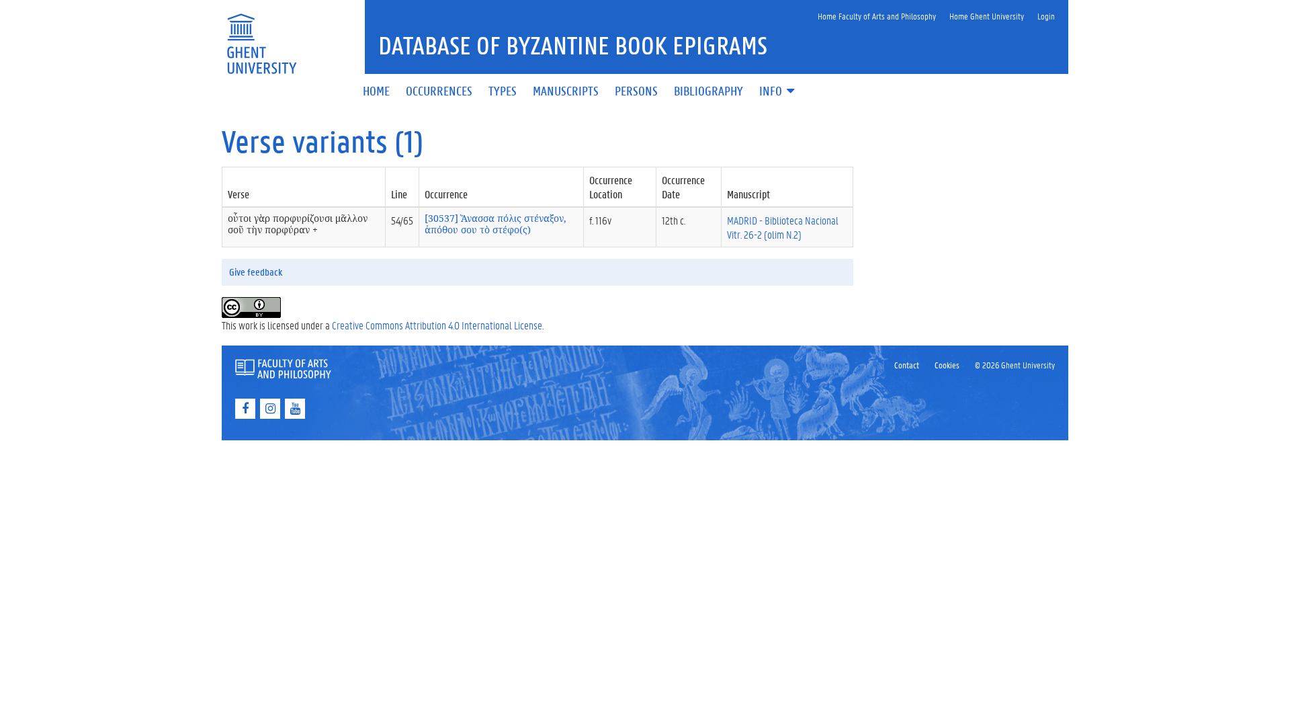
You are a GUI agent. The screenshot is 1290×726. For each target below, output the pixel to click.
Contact (906, 364)
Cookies (947, 364)
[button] (778, 91)
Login (1046, 16)
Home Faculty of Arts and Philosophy (877, 16)
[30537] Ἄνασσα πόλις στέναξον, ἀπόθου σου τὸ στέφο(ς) (495, 224)
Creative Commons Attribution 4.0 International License (437, 325)
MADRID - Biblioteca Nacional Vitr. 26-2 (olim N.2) (782, 227)
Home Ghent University (986, 16)
